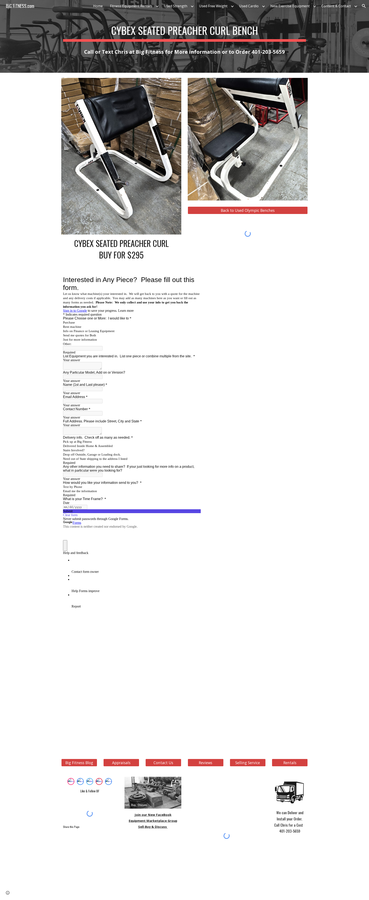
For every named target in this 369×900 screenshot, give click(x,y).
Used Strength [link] (175, 6)
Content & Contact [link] (336, 6)
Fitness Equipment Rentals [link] (131, 6)
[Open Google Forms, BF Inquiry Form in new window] (194, 279)
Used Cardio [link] (249, 6)
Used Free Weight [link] (213, 6)
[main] (184, 29)
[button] (364, 6)
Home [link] (98, 6)
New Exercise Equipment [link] (290, 6)
